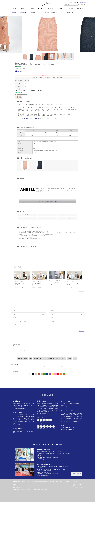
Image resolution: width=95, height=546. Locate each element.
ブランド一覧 (20, 12)
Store (61, 8)
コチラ (76, 137)
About (79, 8)
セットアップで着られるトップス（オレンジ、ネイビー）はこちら (37, 119)
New (23, 8)
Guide (70, 8)
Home (14, 8)
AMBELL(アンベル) (28, 12)
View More (81, 291)
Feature (51, 8)
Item (31, 8)
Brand (40, 8)
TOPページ (13, 12)
